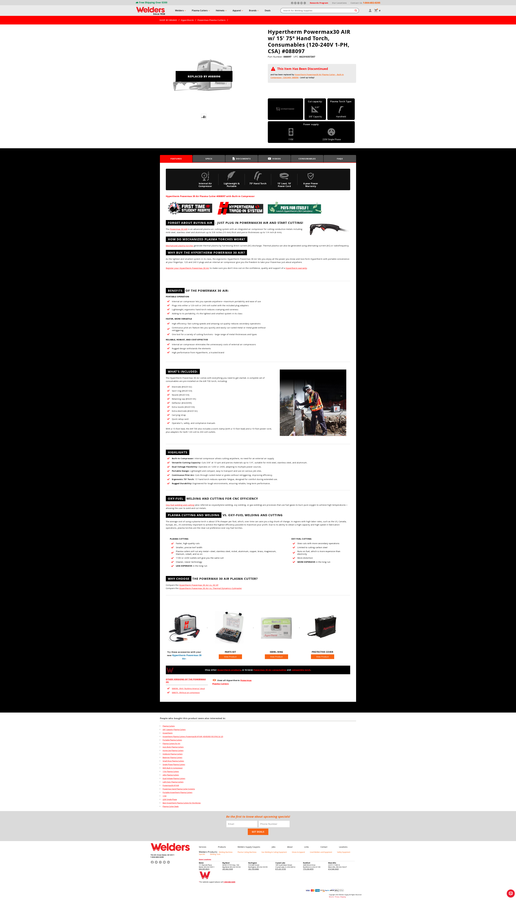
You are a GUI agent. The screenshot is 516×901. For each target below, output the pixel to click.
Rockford (306, 863)
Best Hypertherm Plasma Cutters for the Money (182, 803)
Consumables (307, 158)
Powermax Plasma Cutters (211, 20)
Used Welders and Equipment (321, 852)
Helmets (220, 10)
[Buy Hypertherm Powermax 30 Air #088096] (184, 647)
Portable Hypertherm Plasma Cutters (177, 792)
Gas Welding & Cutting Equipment (274, 852)
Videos (276, 158)
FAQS (340, 158)
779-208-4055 (308, 869)
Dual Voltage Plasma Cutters (174, 778)
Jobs (273, 847)
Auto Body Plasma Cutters (173, 747)
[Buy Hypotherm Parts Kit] (230, 647)
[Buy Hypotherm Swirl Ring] (276, 647)
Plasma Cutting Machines (247, 852)
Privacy (337, 897)
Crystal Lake (280, 863)
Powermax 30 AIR (179, 229)
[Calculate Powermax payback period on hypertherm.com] (295, 215)
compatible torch (301, 669)
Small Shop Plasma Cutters (173, 761)
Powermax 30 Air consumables (269, 669)
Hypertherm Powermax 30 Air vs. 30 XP (198, 585)
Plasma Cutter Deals (171, 806)
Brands (253, 10)
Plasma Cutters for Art (171, 743)
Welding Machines (226, 852)
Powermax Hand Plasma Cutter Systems (179, 789)
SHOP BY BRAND (168, 20)
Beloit (201, 863)
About (290, 847)
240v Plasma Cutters (171, 775)
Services (202, 847)
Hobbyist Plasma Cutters (172, 754)
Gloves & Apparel (298, 852)
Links (306, 847)
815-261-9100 (280, 869)
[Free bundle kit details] (312, 437)
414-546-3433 (333, 869)
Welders (179, 10)
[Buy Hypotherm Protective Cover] (322, 647)
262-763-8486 (253, 869)
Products (222, 847)
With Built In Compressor (173, 768)
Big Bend (226, 863)
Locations (343, 847)
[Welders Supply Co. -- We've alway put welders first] (170, 853)
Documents (243, 158)
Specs (208, 158)
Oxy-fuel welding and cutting (180, 505)
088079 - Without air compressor (186, 692)
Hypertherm (187, 20)
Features (176, 158)
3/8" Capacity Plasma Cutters (174, 729)
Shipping (343, 897)
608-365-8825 (204, 869)
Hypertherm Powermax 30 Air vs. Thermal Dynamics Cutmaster (210, 588)
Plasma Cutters (200, 10)
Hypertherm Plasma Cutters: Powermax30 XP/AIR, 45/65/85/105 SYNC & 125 (193, 736)
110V (164, 796)
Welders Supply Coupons (249, 847)
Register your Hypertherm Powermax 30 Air (187, 268)
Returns (331, 897)
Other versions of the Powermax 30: (186, 680)
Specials (202, 854)
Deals (267, 10)
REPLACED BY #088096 (204, 76)
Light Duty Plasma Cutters (173, 782)
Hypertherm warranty (296, 268)
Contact (323, 847)
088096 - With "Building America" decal (188, 688)
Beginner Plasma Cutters (172, 757)
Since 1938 (159, 14)
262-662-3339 (227, 869)
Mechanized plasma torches (179, 245)
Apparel (237, 10)
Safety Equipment (343, 852)
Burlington (252, 863)
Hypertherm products (229, 669)
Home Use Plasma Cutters (173, 750)
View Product (230, 656)
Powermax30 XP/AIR (171, 785)
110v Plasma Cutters (171, 771)
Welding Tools (215, 854)
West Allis (332, 863)
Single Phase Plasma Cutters (174, 764)
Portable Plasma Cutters (172, 740)
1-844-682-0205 (157, 857)
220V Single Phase (170, 799)
